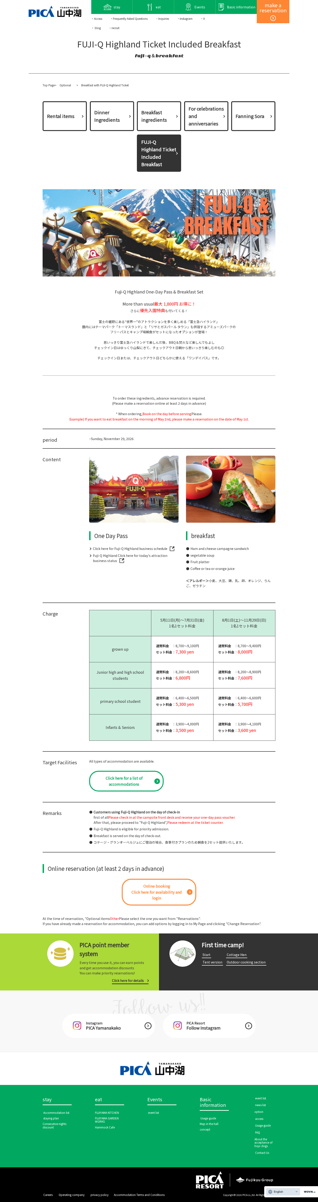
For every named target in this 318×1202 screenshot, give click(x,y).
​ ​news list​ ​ (260, 1105)
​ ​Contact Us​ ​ (262, 1153)
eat (98, 1100)
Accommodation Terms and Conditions (139, 1195)
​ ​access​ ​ (259, 1119)
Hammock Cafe (105, 1127)
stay (47, 1100)
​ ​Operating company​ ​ (71, 1195)
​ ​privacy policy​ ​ (99, 1195)
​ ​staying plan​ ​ (51, 1118)
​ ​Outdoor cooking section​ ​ (246, 962)
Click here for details (128, 980)
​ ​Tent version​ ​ (212, 962)
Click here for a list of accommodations (124, 781)
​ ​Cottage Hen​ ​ (236, 954)
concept (205, 1129)
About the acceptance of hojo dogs (263, 1142)
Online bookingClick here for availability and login (157, 892)
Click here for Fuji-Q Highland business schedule (130, 548)
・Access (96, 18)
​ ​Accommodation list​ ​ (56, 1112)
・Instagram (185, 18)
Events (154, 1100)
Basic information (213, 1102)
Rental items (60, 116)
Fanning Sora (250, 116)
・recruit (114, 28)
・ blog (96, 28)
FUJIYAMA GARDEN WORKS (107, 1119)
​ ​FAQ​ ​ (257, 1132)
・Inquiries (162, 18)
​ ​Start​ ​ (206, 954)
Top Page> (50, 85)
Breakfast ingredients (154, 116)
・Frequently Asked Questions (129, 18)
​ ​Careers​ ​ (48, 1195)
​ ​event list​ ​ (153, 1112)
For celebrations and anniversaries (206, 116)
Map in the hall (209, 1124)
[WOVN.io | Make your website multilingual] (308, 1192)
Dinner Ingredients (107, 116)
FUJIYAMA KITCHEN (107, 1112)
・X (202, 18)
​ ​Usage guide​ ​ (208, 1118)
